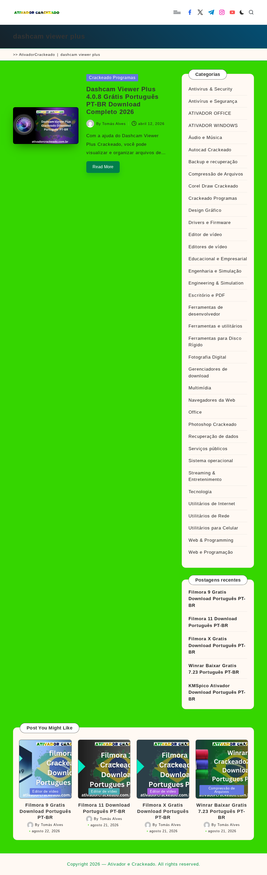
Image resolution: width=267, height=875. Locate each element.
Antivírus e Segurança (213, 101)
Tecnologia (200, 491)
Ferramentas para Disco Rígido (215, 342)
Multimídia (200, 387)
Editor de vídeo (205, 234)
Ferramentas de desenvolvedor (206, 311)
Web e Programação (211, 552)
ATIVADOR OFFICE (210, 113)
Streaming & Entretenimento (205, 476)
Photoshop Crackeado (212, 424)
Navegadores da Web (212, 400)
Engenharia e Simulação (215, 271)
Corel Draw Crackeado (213, 186)
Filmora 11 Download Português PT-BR (213, 622)
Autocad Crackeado (210, 149)
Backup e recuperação (213, 161)
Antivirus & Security (211, 89)
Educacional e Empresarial (218, 258)
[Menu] (176, 12)
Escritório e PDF (207, 295)
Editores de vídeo (208, 246)
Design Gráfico (205, 210)
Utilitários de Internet (212, 503)
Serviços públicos (208, 448)
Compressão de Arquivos (216, 174)
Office (195, 412)
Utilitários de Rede (209, 516)
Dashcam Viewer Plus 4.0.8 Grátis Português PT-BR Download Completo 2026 (122, 100)
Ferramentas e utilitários (215, 326)
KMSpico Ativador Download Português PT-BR (217, 692)
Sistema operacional (211, 460)
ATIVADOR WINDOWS (213, 125)
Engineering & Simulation (216, 283)
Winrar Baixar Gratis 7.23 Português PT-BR (214, 669)
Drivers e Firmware (210, 222)
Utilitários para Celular (213, 528)
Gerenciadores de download (208, 372)
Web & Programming (211, 540)
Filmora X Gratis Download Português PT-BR (217, 645)
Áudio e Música (205, 137)
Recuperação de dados (214, 436)
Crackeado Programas (112, 77)
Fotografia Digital (207, 357)
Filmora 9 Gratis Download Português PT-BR (217, 599)
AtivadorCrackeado (37, 54)
